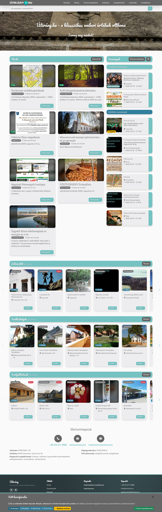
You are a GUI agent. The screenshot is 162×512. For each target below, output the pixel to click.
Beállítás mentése (63, 508)
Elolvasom (46, 106)
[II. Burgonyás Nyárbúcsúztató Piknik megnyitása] (150, 99)
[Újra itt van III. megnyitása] (150, 126)
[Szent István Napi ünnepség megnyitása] (150, 218)
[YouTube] (16, 490)
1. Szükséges (14, 508)
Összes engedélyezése (144, 508)
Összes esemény (137, 59)
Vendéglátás (145, 3)
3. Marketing (35, 508)
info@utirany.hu (127, 489)
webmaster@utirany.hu (130, 492)
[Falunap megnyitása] (150, 182)
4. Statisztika (47, 508)
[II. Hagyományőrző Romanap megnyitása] (150, 145)
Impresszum (89, 489)
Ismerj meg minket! (81, 35)
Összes (146, 264)
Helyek (50, 492)
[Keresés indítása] (150, 8)
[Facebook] (11, 490)
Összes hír (96, 59)
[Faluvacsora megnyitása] (150, 163)
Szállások (105, 3)
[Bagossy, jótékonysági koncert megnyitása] (150, 81)
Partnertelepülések (91, 3)
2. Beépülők (24, 508)
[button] (159, 290)
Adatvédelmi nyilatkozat (94, 485)
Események (51, 489)
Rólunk (76, 3)
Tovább (27, 308)
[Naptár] (148, 59)
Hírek (49, 485)
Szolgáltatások (119, 3)
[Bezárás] (153, 497)
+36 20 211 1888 (127, 485)
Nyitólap (66, 3)
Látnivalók (133, 3)
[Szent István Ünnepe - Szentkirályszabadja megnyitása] (150, 200)
